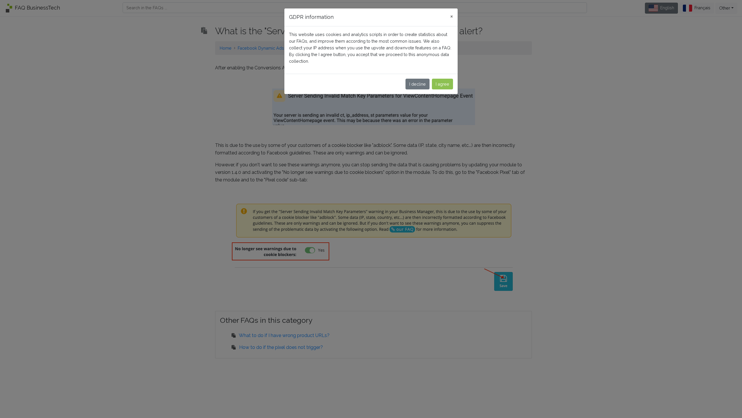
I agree (442, 84)
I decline (417, 84)
